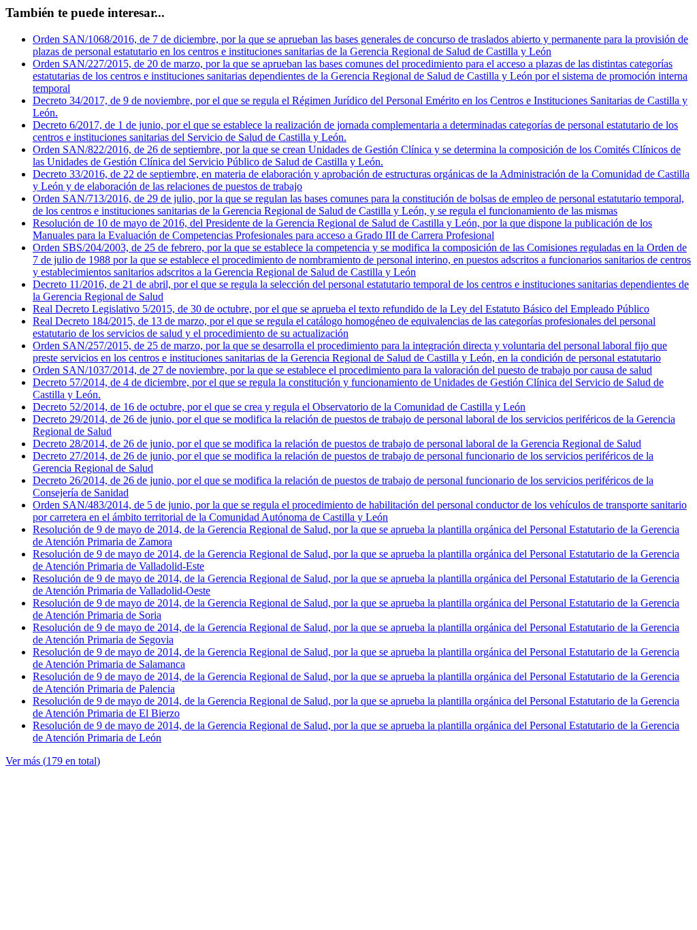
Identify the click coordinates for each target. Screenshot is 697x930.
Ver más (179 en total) (52, 761)
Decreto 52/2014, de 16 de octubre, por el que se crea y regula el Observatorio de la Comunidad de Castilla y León (279, 407)
